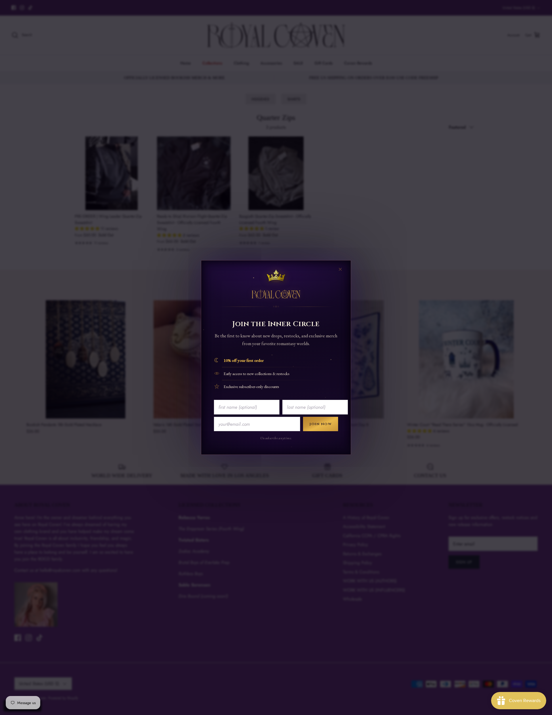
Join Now (320, 424)
